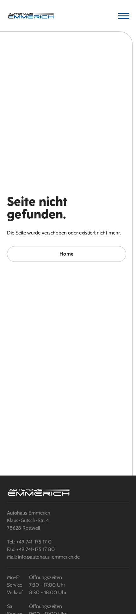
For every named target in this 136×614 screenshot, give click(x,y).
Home (66, 254)
